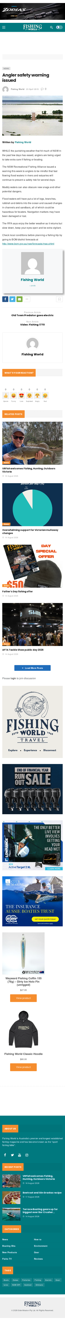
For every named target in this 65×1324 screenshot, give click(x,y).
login (13, 678)
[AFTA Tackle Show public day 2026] (32, 624)
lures (6, 1285)
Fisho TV (7, 1258)
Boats (6, 1280)
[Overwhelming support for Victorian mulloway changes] (32, 504)
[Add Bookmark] (59, 299)
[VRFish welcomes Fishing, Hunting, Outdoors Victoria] (32, 443)
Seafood (27, 1285)
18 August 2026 (11, 476)
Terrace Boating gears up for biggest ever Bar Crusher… (40, 1211)
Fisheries (26, 1280)
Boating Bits (8, 1245)
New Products (9, 1252)
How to (37, 1239)
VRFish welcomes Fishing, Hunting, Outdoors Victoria (39, 1177)
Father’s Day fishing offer (17, 591)
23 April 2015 (32, 89)
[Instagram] (27, 1155)
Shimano (39, 1285)
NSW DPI (16, 1285)
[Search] (51, 27)
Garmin (48, 1280)
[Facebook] (5, 1155)
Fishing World (17, 89)
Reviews (38, 1258)
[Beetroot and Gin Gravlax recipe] (11, 1197)
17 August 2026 (32, 1196)
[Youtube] (20, 1155)
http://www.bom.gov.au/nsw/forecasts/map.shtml (28, 243)
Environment (40, 1245)
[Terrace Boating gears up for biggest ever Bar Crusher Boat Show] (11, 1214)
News (6, 68)
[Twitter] (12, 1155)
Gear (6, 585)
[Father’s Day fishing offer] (32, 566)
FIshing (38, 1280)
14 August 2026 (11, 537)
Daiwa (15, 1280)
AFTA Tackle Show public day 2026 (23, 649)
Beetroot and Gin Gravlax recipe (42, 1192)
